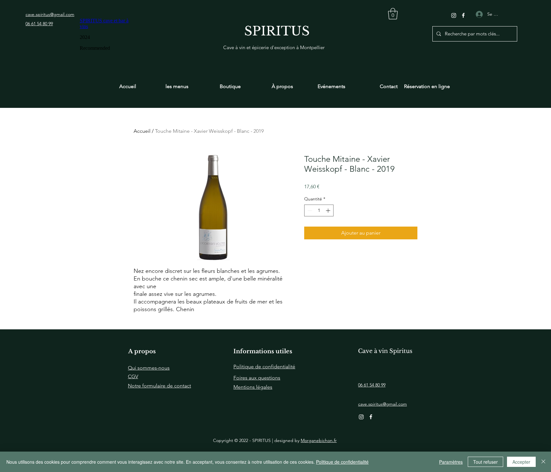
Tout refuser (485, 462)
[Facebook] (463, 15)
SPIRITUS (277, 31)
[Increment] (329, 210)
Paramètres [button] (451, 462)
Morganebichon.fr (319, 440)
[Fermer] (543, 462)
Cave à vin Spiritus (385, 351)
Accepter (521, 462)
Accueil (142, 131)
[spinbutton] (319, 210)
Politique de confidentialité (342, 462)
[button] (393, 13)
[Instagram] (454, 15)
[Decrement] (309, 210)
